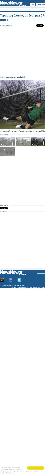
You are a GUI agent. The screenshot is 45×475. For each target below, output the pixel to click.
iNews (23, 285)
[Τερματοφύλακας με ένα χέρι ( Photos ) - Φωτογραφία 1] (8, 146)
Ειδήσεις (4, 285)
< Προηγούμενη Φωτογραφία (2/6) (12, 77)
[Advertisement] (18, 249)
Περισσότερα (10, 473)
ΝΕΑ (32, 4)
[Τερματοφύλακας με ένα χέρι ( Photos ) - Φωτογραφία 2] (23, 146)
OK (35, 468)
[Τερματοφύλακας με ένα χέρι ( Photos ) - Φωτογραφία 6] (7, 156)
